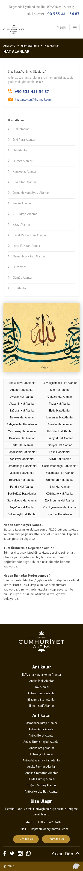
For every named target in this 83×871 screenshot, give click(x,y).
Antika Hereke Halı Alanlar (41, 791)
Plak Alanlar (41, 687)
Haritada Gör (56, 839)
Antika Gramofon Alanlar (41, 773)
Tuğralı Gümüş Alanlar (41, 785)
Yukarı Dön (62, 854)
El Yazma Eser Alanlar (41, 699)
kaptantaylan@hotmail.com (33, 99)
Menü (61, 27)
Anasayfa (9, 45)
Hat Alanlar (51, 45)
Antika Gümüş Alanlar (42, 693)
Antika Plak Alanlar (41, 681)
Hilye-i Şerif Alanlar (41, 706)
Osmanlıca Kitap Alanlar (41, 723)
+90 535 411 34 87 (62, 13)
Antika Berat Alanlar (41, 735)
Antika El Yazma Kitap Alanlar (42, 760)
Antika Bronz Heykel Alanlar (41, 742)
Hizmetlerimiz (30, 45)
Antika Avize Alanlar (41, 729)
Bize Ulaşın (26, 839)
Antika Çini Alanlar (41, 754)
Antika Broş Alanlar (41, 748)
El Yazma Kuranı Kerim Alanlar (41, 675)
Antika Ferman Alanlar (41, 767)
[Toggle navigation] (74, 27)
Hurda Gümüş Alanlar (41, 779)
